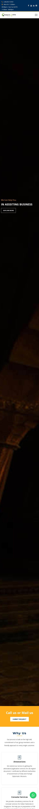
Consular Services (19, 797)
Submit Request (19, 719)
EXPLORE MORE (8, 210)
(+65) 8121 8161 (8, 2)
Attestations (20, 761)
